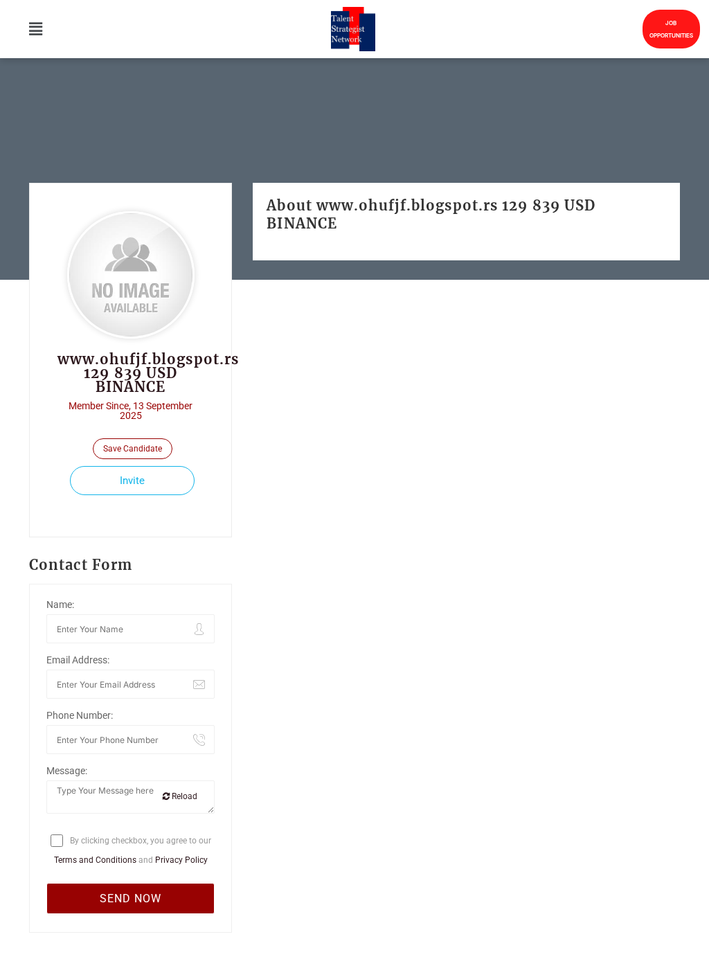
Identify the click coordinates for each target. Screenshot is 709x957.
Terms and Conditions (95, 860)
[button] (35, 29)
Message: (66, 770)
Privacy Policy (181, 860)
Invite (132, 480)
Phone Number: (79, 715)
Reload (183, 796)
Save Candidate (132, 449)
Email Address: (77, 659)
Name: (60, 604)
